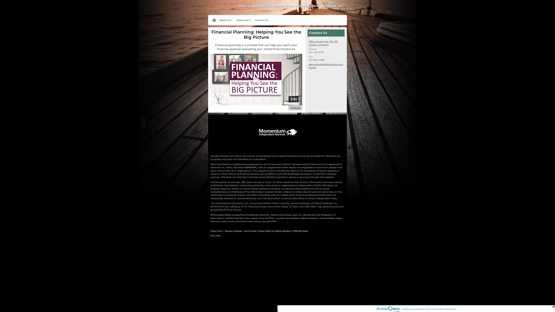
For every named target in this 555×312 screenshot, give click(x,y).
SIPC (254, 167)
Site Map (215, 235)
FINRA (247, 167)
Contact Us (261, 20)
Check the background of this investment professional (429, 309)
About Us (224, 20)
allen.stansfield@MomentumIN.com (326, 66)
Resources (243, 20)
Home (214, 20)
